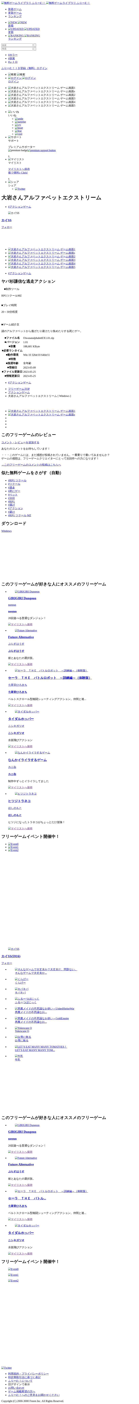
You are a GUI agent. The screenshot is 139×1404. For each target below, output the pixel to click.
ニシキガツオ (16, 725)
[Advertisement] (63, 236)
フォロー (6, 227)
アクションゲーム (19, 392)
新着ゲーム (15, 9)
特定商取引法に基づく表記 (24, 1377)
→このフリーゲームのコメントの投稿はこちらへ (31, 464)
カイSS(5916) (10, 956)
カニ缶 (12, 767)
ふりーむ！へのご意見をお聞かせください (34, 1395)
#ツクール (14, 484)
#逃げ (11, 504)
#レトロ (13, 61)
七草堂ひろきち (17, 684)
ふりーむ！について (20, 1380)
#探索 (11, 58)
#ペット (13, 494)
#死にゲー (14, 491)
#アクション (15, 508)
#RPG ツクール (17, 480)
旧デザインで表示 (19, 1384)
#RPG (11, 501)
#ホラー (13, 54)
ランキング (15, 16)
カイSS (6, 220)
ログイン (42, 68)
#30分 (11, 498)
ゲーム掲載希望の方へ (21, 1391)
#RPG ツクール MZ (19, 515)
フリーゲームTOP (19, 388)
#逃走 (11, 487)
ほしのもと (15, 808)
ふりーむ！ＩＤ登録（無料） (19, 68)
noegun (12, 604)
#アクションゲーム (19, 206)
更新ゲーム (15, 12)
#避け (11, 511)
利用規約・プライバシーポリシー (28, 1373)
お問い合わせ (16, 1387)
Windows (6, 530)
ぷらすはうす (16, 643)
